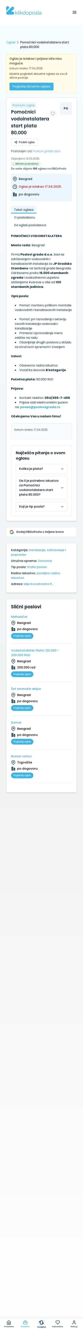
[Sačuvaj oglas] (53, 113)
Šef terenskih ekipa (26, 689)
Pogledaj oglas (22, 635)
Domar (16, 722)
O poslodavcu (24, 217)
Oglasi (10, 42)
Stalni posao (37, 567)
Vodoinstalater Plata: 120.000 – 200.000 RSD (35, 652)
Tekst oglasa (23, 210)
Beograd (25, 179)
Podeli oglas (27, 142)
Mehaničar (19, 616)
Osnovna (45, 561)
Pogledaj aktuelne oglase (31, 86)
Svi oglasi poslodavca (30, 225)
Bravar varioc (21, 756)
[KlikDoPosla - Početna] (24, 10)
